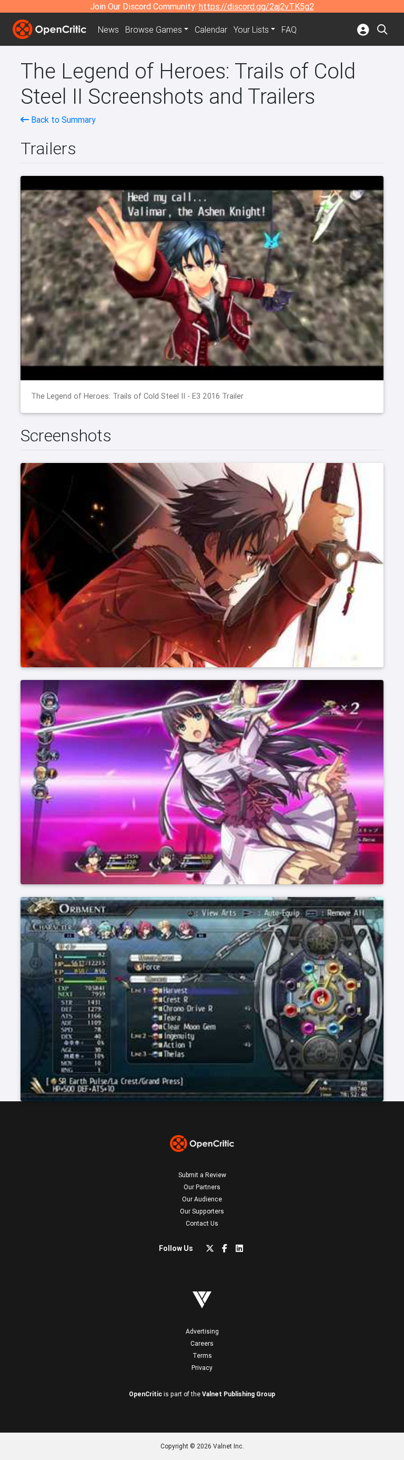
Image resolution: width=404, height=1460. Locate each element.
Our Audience (202, 1199)
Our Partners (202, 1187)
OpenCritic (145, 1394)
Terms (202, 1355)
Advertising (202, 1331)
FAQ (289, 29)
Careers (202, 1343)
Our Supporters (202, 1211)
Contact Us (202, 1223)
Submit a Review (202, 1175)
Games (153, 29)
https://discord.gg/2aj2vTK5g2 (256, 6)
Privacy (202, 1368)
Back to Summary (62, 119)
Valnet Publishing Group (238, 1394)
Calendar (211, 29)
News (108, 29)
